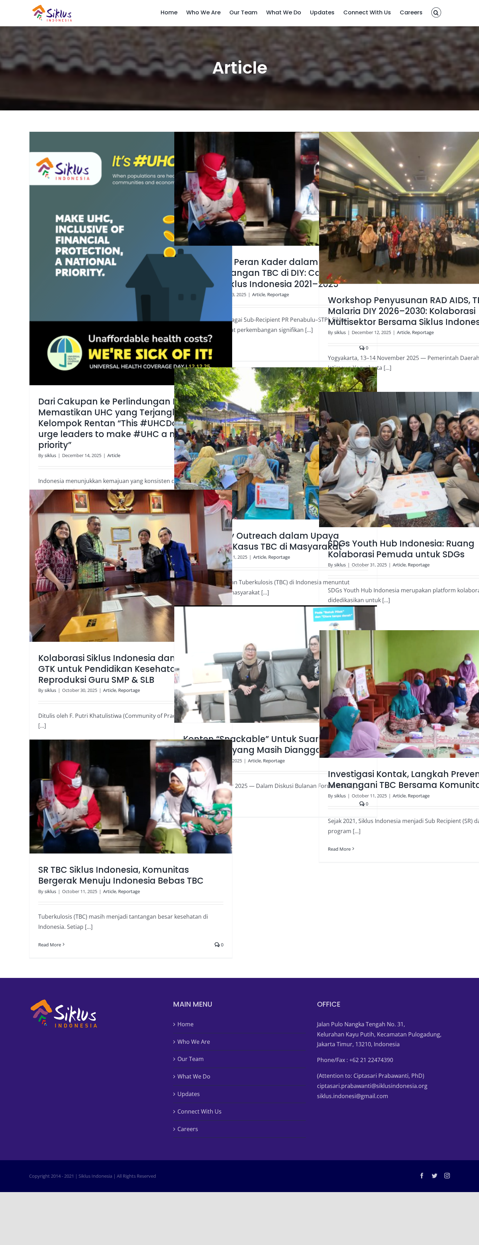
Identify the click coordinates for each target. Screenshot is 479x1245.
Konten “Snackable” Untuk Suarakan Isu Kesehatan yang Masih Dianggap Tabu (267, 664)
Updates (188, 1094)
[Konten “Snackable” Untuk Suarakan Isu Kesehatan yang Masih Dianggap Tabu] (275, 664)
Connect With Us (199, 1111)
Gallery (139, 258)
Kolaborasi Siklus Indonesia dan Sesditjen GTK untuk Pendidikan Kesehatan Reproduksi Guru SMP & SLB (122, 565)
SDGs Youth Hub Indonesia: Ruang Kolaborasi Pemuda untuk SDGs (411, 459)
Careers (187, 1129)
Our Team (190, 1059)
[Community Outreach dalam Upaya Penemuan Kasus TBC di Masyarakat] (275, 443)
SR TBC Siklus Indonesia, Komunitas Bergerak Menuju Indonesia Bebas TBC (122, 796)
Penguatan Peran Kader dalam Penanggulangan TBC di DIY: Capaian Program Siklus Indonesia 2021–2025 (267, 188)
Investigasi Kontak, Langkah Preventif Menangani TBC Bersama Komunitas (411, 694)
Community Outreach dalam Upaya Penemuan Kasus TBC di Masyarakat (267, 443)
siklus (50, 455)
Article (113, 455)
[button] (436, 11)
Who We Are (193, 1042)
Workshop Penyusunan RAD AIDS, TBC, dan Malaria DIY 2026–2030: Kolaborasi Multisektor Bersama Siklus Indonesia (411, 208)
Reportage (278, 294)
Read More (339, 849)
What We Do (193, 1076)
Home (185, 1024)
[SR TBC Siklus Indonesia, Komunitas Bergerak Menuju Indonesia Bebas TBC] (130, 796)
